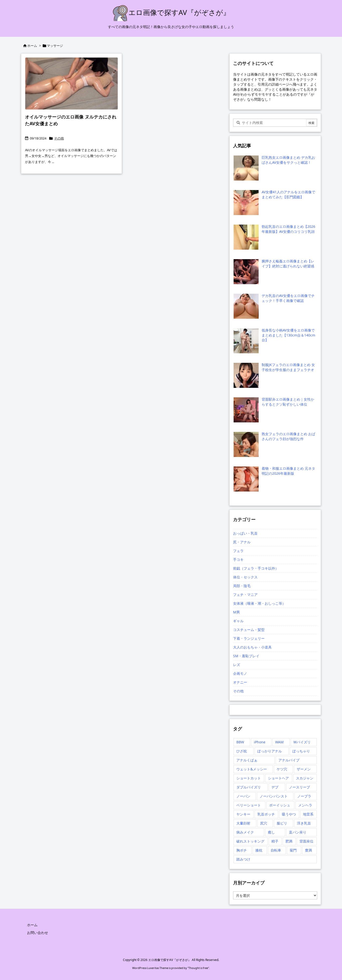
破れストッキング (250, 841)
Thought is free (198, 968)
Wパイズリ (302, 742)
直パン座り (297, 832)
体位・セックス (245, 577)
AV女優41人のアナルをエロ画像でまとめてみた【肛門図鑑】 (288, 194)
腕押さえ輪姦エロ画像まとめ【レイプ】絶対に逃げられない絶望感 (288, 263)
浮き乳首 (304, 823)
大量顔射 (243, 823)
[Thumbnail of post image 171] (71, 83)
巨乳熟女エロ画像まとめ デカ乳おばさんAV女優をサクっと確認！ (288, 160)
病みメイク (245, 832)
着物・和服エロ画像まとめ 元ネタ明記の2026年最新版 (288, 471)
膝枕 (258, 850)
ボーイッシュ (279, 805)
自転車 (276, 850)
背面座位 (306, 841)
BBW (240, 742)
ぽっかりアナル (269, 751)
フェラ (238, 550)
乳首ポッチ (266, 814)
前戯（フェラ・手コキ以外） (256, 568)
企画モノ (240, 673)
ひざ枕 (241, 751)
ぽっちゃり (301, 751)
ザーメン (304, 769)
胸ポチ (241, 850)
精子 (274, 841)
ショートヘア (278, 778)
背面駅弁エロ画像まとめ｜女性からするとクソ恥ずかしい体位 (288, 402)
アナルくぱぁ (246, 760)
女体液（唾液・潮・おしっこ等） (259, 603)
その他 (59, 138)
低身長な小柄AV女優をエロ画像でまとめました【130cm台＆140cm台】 (288, 335)
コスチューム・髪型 (249, 629)
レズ (236, 664)
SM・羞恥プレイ (246, 656)
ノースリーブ (299, 787)
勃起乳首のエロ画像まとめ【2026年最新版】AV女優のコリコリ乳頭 (288, 229)
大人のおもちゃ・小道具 (252, 647)
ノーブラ (304, 796)
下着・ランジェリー (249, 638)
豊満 (308, 850)
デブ (274, 787)
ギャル (238, 620)
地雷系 (308, 814)
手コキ (238, 559)
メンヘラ (305, 805)
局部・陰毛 (242, 585)
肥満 (288, 841)
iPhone (259, 742)
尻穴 (263, 823)
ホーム (32, 45)
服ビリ (282, 823)
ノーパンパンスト (274, 796)
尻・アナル (242, 542)
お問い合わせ (37, 932)
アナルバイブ (288, 760)
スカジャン (304, 778)
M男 (236, 612)
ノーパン (243, 796)
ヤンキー (243, 814)
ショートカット (248, 778)
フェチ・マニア (245, 594)
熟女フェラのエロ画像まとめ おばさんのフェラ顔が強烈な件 (288, 436)
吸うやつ (289, 814)
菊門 (293, 850)
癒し (271, 832)
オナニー (240, 682)
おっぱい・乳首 (245, 533)
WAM (279, 742)
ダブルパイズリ (248, 787)
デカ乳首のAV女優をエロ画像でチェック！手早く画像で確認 (288, 298)
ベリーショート (248, 805)
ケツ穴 (282, 769)
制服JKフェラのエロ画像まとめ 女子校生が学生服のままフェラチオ (288, 367)
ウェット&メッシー (251, 769)
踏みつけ (243, 859)
